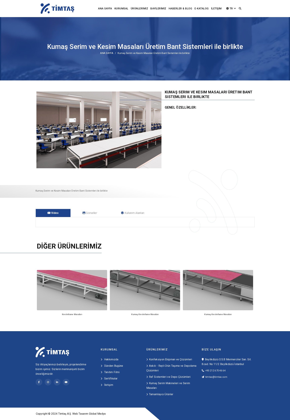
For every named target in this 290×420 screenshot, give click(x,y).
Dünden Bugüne (113, 365)
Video (55, 213)
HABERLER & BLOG (180, 8)
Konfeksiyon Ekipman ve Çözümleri (170, 359)
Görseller (91, 213)
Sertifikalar (110, 378)
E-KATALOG (202, 8)
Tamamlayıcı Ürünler (161, 394)
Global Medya (97, 413)
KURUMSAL (121, 8)
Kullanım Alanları (134, 213)
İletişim (108, 384)
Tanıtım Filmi (111, 372)
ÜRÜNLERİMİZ (139, 8)
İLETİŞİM (216, 8)
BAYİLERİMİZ (158, 8)
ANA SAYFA (105, 8)
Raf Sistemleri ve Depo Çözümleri (170, 376)
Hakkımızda (110, 359)
